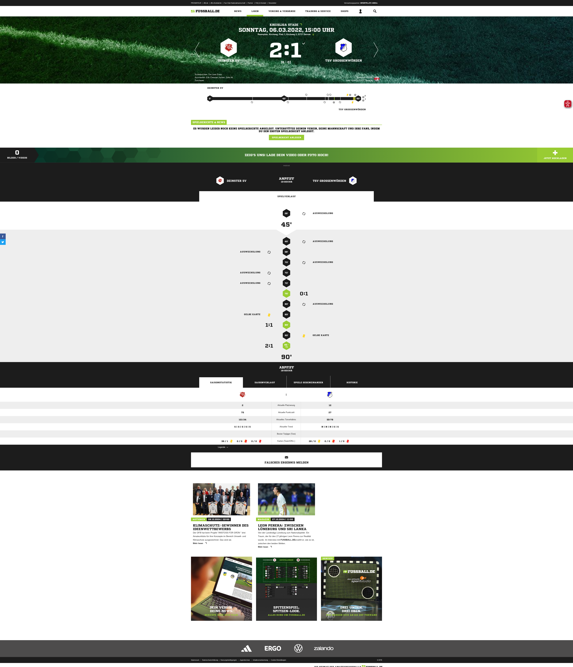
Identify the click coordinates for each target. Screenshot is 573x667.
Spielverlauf (286, 196)
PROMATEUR (196, 3)
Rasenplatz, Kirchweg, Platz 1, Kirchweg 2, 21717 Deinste (284, 34)
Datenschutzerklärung (210, 660)
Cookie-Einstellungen (278, 660)
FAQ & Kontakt (260, 3)
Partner (250, 3)
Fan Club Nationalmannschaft (234, 3)
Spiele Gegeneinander (308, 382)
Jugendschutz (245, 660)
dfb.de (206, 3)
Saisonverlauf (265, 382)
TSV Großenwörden (343, 60)
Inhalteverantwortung (260, 660)
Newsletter (272, 3)
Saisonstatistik (221, 382)
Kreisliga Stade (284, 24)
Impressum (195, 660)
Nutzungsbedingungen (229, 660)
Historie (352, 382)
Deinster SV (228, 60)
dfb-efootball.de (216, 3)
